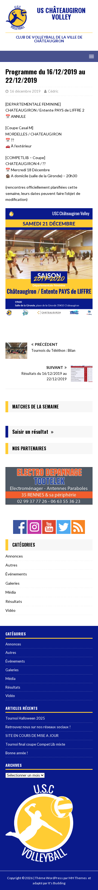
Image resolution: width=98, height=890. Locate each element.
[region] (49, 486)
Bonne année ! (16, 753)
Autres (11, 565)
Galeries (12, 583)
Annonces (14, 556)
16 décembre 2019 (25, 91)
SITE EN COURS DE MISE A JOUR (32, 735)
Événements (16, 574)
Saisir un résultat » (32, 431)
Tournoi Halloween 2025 (25, 718)
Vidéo (10, 610)
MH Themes (78, 878)
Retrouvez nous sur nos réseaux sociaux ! (38, 727)
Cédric (53, 91)
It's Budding (56, 883)
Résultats (13, 601)
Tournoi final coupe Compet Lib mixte (35, 744)
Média (10, 592)
